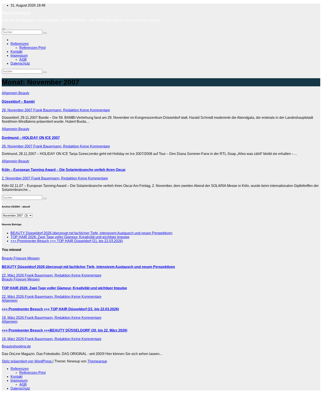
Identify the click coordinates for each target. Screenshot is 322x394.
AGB (23, 59)
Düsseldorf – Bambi (18, 101)
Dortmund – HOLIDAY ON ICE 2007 (31, 138)
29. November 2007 (17, 110)
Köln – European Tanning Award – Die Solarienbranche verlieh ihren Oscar (64, 170)
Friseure (20, 258)
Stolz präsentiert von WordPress (27, 361)
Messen (33, 258)
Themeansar (97, 361)
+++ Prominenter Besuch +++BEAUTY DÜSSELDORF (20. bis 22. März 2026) (64, 330)
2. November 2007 (16, 178)
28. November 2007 (17, 146)
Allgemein (10, 93)
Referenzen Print (32, 48)
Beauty (23, 93)
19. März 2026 (13, 317)
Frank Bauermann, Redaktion (56, 110)
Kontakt (16, 51)
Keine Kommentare (95, 110)
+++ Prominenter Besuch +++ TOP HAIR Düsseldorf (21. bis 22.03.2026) (67, 241)
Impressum (19, 55)
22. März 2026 (13, 275)
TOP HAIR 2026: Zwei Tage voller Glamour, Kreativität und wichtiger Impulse (70, 237)
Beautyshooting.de (16, 13)
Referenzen (20, 44)
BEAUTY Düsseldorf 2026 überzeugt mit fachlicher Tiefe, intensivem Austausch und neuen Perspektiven (91, 233)
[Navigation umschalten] (3, 29)
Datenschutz (20, 63)
